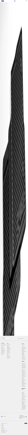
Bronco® (19, 338)
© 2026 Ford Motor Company (4, 423)
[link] (2, 426)
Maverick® (21, 338)
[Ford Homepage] (25, 423)
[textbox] (6, 338)
